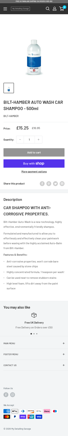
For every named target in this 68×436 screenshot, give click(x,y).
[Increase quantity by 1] (38, 139)
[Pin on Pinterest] (48, 183)
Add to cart (34, 152)
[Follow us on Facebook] (5, 394)
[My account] (54, 9)
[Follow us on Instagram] (12, 394)
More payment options (34, 171)
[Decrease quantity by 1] (20, 139)
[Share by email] (62, 183)
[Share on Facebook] (42, 183)
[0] (61, 9)
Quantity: (8, 139)
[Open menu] (5, 8)
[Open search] (48, 9)
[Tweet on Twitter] (55, 183)
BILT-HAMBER (11, 116)
